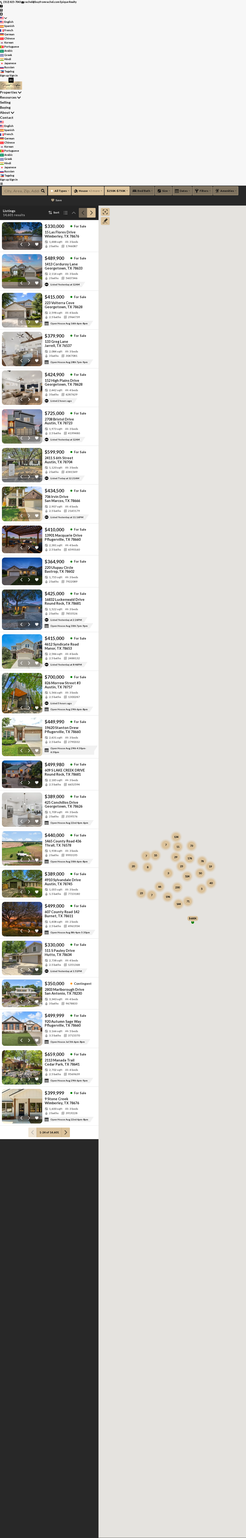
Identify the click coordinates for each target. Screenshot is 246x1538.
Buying (5, 107)
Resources (8, 97)
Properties (8, 92)
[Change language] (3, 18)
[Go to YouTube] (1, 13)
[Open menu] (1, 184)
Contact (6, 117)
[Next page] (91, 213)
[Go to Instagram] (1, 9)
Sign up (4, 75)
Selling (5, 102)
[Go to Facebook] (1, 5)
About (5, 112)
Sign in (14, 75)
